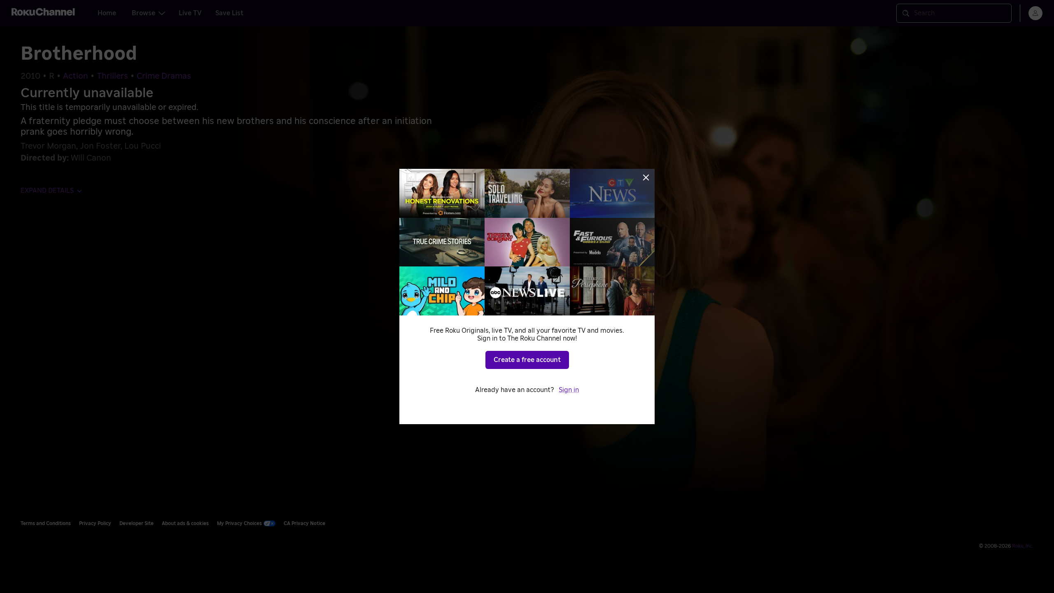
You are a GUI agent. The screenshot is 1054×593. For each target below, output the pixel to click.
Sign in (569, 390)
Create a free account (527, 360)
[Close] (646, 177)
